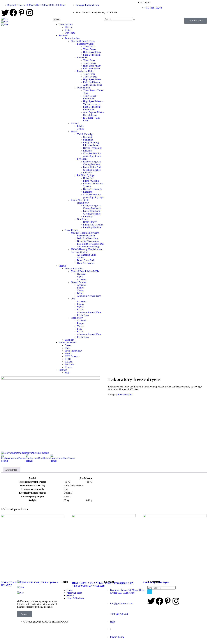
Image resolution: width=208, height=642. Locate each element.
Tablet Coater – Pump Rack (90, 97)
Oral (73, 298)
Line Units (82, 57)
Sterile (74, 131)
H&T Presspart (72, 356)
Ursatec (68, 367)
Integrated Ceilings (86, 235)
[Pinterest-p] (21, 13)
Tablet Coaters (90, 76)
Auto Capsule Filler (92, 85)
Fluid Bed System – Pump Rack (92, 108)
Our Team (70, 33)
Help (112, 621)
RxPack (68, 361)
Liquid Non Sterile (80, 200)
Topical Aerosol (78, 282)
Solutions (63, 35)
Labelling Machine (92, 227)
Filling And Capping (93, 224)
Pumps (80, 287)
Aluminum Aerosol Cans (89, 296)
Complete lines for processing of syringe (93, 196)
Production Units (85, 71)
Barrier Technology (92, 148)
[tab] (11, 470)
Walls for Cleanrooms (87, 238)
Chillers (81, 257)
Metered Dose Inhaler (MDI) (85, 271)
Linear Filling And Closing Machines (92, 168)
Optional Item (83, 87)
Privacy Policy (117, 637)
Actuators (81, 279)
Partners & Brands (67, 342)
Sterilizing (88, 139)
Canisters (81, 274)
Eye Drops (82, 159)
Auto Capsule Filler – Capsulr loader (93, 113)
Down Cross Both (86, 260)
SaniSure (69, 364)
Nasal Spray (83, 202)
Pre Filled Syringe (85, 175)
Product (62, 265)
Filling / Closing (91, 180)
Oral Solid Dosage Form (83, 41)
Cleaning (87, 137)
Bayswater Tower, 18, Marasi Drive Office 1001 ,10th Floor (36, 5)
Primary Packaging (74, 268)
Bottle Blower (90, 222)
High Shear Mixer (91, 65)
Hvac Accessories (85, 263)
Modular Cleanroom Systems (85, 233)
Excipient (69, 339)
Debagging (88, 178)
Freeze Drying (125, 394)
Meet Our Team (74, 592)
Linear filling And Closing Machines (91, 212)
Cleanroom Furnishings (88, 246)
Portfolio (63, 370)
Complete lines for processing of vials (92, 154)
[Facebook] (13, 13)
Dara (67, 348)
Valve (80, 276)
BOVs (80, 293)
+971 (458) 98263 (153, 7)
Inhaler (80, 126)
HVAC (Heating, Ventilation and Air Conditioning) (86, 250)
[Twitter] (5, 13)
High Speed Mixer (92, 52)
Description (11, 469)
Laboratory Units (85, 43)
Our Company (66, 24)
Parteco (68, 353)
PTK (79, 328)
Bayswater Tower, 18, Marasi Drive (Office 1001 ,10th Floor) (127, 591)
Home (70, 590)
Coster (68, 345)
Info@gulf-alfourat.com (87, 5)
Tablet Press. (89, 46)
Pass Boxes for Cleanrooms (90, 244)
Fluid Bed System (91, 54)
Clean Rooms (71, 230)
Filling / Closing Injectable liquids (91, 143)
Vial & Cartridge (85, 134)
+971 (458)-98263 (119, 614)
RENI (68, 359)
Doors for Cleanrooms (88, 241)
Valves (80, 290)
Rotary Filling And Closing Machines (92, 163)
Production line (72, 38)
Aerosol (75, 123)
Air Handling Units (86, 254)
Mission (68, 27)
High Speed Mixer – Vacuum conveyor (93, 102)
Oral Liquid (82, 219)
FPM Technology (73, 350)
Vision (68, 30)
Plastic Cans (83, 315)
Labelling (87, 150)
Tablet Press (89, 60)
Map (67, 372)
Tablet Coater (89, 49)
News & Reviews (75, 598)
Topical (80, 128)
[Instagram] (29, 13)
